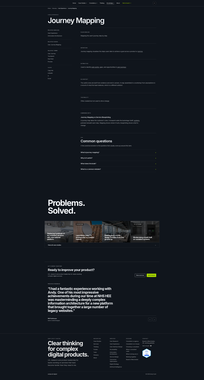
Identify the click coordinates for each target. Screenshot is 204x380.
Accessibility (113, 349)
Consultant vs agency (132, 341)
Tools (95, 352)
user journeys (121, 67)
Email (49, 78)
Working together (131, 357)
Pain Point (50, 59)
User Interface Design (116, 346)
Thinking (102, 3)
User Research (114, 341)
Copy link (50, 70)
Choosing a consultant (132, 346)
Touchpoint (51, 56)
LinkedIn (50, 73)
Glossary (54, 8)
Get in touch (151, 275)
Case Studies (97, 341)
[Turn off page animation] (154, 3)
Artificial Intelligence (116, 367)
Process (50, 61)
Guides (95, 349)
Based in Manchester (132, 359)
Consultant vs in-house (132, 344)
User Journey (52, 53)
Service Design (114, 357)
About (118, 3)
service (140, 51)
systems (136, 120)
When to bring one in (132, 354)
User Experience (52, 33)
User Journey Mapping (54, 44)
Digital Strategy (114, 364)
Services (96, 344)
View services (140, 275)
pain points (95, 67)
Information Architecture (55, 36)
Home (74, 3)
